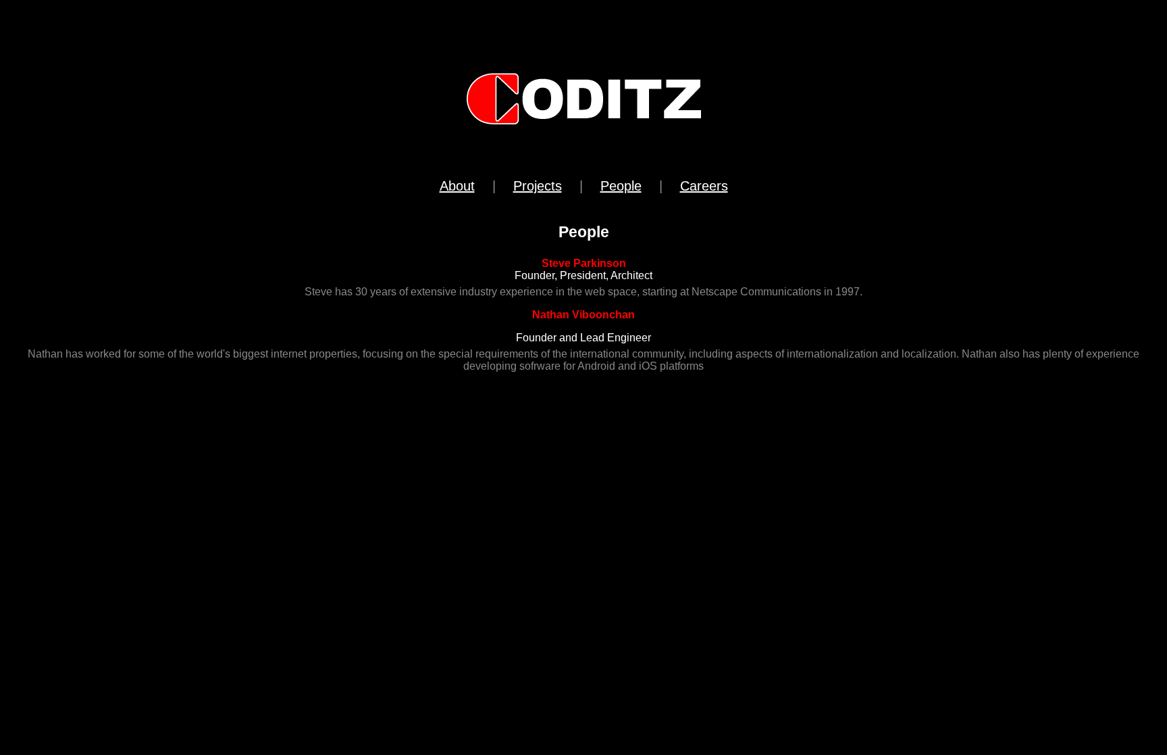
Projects (537, 185)
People (621, 185)
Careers (704, 185)
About (457, 185)
